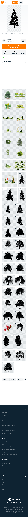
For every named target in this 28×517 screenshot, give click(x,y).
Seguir (23, 41)
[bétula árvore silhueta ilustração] (8, 383)
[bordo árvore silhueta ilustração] (8, 418)
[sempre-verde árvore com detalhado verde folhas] (8, 201)
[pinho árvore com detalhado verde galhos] (8, 94)
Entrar (21, 2)
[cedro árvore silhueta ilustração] (8, 323)
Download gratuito (14, 46)
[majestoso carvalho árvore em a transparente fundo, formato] (8, 189)
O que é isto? (13, 57)
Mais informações (7, 61)
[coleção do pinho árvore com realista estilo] (8, 213)
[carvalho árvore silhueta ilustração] (8, 371)
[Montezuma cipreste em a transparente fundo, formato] (8, 225)
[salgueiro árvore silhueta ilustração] (8, 454)
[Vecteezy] (2, 2)
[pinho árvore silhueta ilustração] (6, 278)
